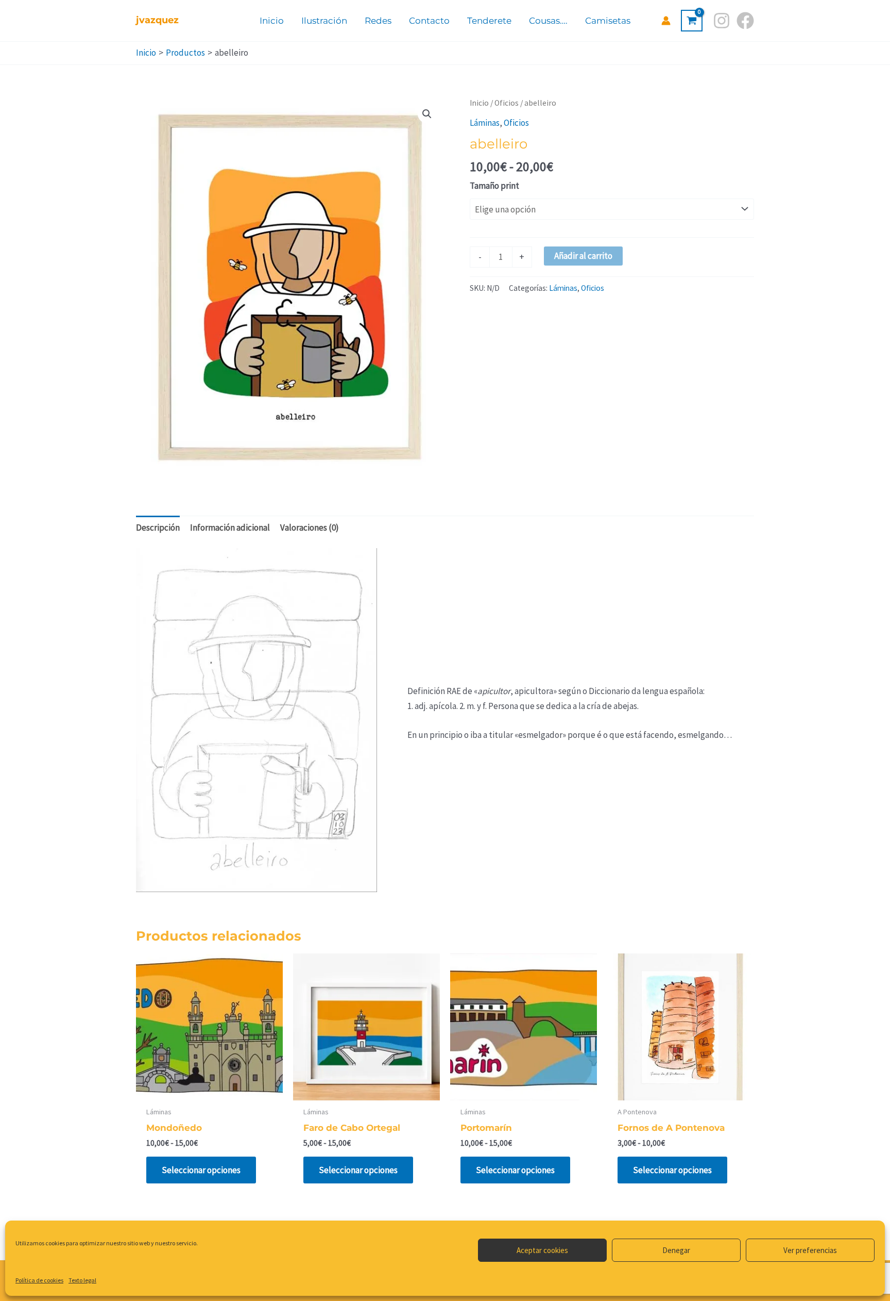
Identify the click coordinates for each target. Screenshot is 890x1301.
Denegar (676, 1250)
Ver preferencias (810, 1250)
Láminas (485, 122)
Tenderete (489, 20)
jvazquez (157, 20)
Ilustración (324, 20)
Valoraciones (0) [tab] (309, 527)
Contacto (429, 20)
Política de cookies (39, 1280)
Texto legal (82, 1280)
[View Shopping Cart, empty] (692, 20)
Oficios (506, 103)
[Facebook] (745, 20)
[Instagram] (721, 20)
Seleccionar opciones (201, 1170)
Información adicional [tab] (230, 527)
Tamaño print (494, 185)
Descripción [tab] (158, 527)
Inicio (272, 20)
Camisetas (607, 20)
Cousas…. (548, 20)
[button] (427, 114)
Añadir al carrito (583, 255)
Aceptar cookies (542, 1250)
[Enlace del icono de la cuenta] (666, 20)
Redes (378, 20)
